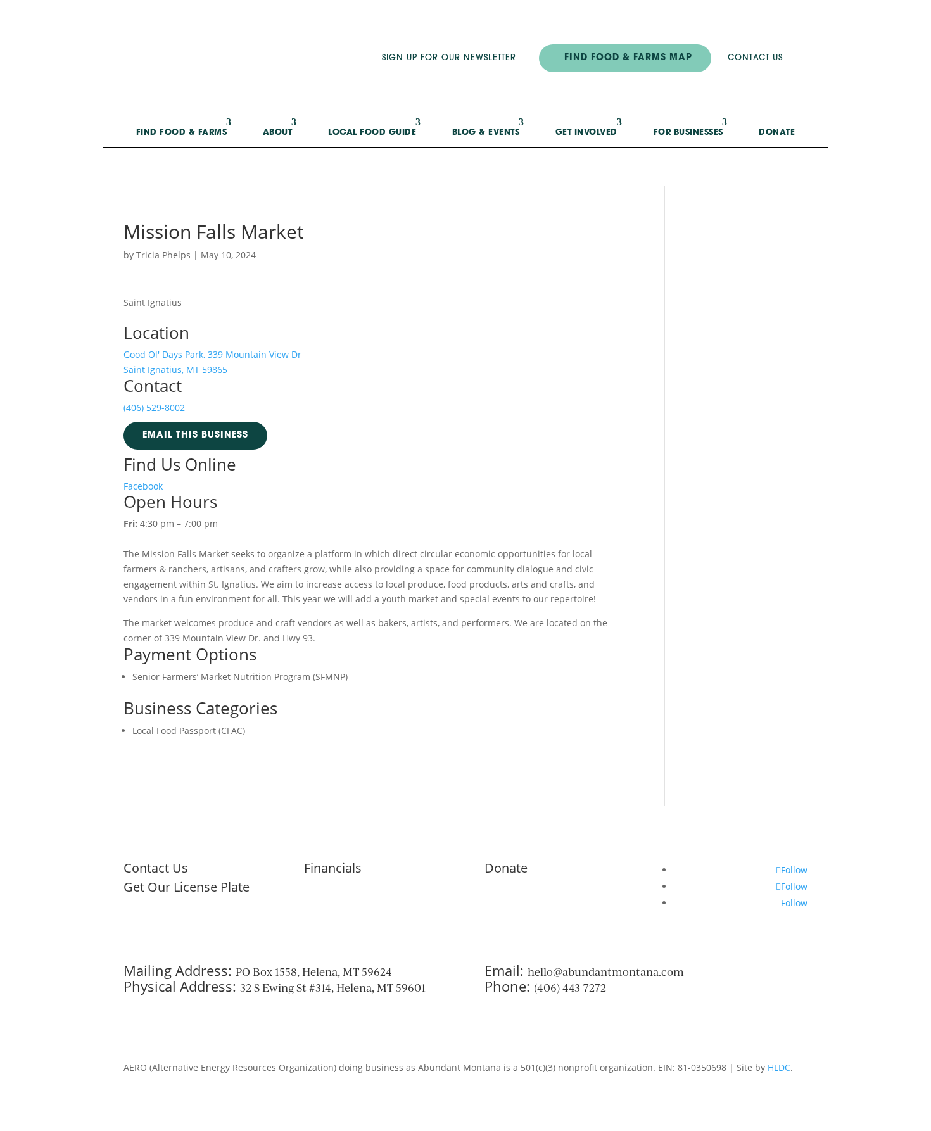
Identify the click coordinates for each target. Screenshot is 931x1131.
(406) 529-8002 (154, 407)
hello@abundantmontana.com (606, 971)
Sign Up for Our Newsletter (449, 58)
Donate (777, 133)
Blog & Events (486, 133)
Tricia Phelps (163, 255)
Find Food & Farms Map (628, 58)
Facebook (143, 486)
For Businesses (688, 133)
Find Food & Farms (181, 133)
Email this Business (195, 435)
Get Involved (586, 133)
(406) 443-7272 (570, 987)
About (278, 133)
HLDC (779, 1067)
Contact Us (755, 58)
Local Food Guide (372, 133)
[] (822, 78)
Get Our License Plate (187, 886)
